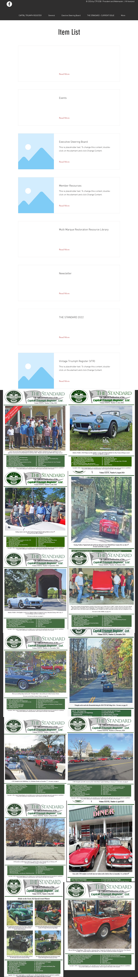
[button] (66, 74)
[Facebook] (9, 4)
